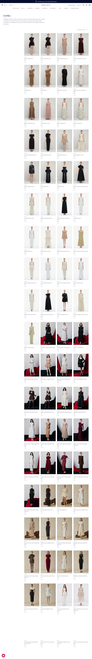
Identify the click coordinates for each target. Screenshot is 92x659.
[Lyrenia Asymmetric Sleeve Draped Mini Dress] (31, 561)
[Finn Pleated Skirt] (31, 76)
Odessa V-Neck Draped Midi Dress (47, 444)
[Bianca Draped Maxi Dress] (64, 44)
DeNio (25, 57)
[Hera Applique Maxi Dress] (81, 140)
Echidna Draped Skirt (61, 123)
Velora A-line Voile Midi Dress (62, 576)
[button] (83, 5)
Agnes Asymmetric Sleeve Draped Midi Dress (64, 477)
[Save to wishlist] (37, 35)
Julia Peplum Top (60, 186)
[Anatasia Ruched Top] (81, 109)
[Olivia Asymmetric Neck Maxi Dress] (81, 172)
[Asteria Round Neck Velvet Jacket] (31, 398)
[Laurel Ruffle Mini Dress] (64, 140)
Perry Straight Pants (45, 186)
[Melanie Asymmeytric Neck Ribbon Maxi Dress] (81, 429)
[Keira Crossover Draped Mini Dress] (48, 365)
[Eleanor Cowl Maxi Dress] (81, 268)
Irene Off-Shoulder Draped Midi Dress (64, 412)
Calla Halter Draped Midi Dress (79, 412)
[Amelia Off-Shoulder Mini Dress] (64, 237)
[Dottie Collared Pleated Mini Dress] (81, 365)
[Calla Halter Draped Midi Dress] (81, 398)
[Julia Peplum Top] (64, 172)
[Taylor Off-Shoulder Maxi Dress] (31, 140)
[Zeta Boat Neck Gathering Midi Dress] (31, 462)
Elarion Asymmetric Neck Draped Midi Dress (31, 543)
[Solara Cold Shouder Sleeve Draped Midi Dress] (64, 528)
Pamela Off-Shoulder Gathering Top (48, 347)
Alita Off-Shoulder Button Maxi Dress (80, 477)
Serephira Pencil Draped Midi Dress (47, 543)
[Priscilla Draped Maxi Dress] (48, 140)
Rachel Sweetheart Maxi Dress (30, 283)
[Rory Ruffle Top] (48, 76)
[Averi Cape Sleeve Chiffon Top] (48, 495)
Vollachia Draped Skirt (28, 58)
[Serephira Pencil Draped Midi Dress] (48, 528)
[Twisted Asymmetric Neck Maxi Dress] (64, 204)
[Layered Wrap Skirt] (81, 204)
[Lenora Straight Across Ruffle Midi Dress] (48, 462)
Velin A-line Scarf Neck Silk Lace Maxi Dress (80, 642)
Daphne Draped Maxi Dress (29, 123)
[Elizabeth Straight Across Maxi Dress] (81, 300)
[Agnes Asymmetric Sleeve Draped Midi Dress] (64, 462)
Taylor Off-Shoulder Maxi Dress (30, 155)
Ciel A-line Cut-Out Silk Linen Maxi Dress (47, 642)
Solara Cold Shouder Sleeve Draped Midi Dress (64, 543)
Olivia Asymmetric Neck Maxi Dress (80, 186)
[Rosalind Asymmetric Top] (48, 44)
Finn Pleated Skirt (27, 90)
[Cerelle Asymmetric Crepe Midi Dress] (81, 495)
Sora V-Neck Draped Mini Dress (47, 609)
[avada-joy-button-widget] (3, 655)
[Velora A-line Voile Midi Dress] (64, 561)
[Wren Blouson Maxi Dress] (64, 76)
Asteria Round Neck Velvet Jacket (30, 412)
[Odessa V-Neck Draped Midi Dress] (48, 429)
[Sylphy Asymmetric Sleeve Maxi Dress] (81, 76)
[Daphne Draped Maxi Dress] (31, 109)
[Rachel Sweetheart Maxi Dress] (31, 268)
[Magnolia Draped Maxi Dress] (48, 204)
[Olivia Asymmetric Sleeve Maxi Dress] (81, 237)
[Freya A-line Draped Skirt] (64, 495)
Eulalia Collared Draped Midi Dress (31, 379)
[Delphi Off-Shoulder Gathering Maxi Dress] (64, 429)
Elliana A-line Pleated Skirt (78, 347)
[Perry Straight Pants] (48, 172)
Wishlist (79, 5)
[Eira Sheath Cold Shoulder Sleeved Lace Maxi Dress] (31, 628)
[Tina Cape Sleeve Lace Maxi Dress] (64, 333)
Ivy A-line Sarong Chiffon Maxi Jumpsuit (63, 609)
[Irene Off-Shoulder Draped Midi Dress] (64, 398)
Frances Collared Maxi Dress (46, 283)
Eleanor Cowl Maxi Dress (78, 283)
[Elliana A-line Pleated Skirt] (81, 333)
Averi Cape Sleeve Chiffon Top (46, 510)
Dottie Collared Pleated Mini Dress (80, 379)
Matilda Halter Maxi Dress (46, 251)
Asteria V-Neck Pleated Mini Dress (47, 412)
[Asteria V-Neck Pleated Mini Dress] (48, 398)
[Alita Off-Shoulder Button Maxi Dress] (81, 462)
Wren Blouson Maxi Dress (62, 90)
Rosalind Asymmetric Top (46, 58)
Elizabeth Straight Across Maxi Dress (80, 314)
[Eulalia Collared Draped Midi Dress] (31, 365)
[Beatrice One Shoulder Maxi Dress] (64, 268)
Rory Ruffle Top (44, 90)
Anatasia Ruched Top (77, 123)
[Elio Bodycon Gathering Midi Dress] (81, 561)
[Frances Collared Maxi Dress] (48, 268)
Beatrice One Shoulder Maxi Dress (63, 283)
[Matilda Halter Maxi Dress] (48, 237)
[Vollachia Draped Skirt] (31, 44)
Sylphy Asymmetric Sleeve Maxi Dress (79, 91)
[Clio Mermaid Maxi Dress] (31, 204)
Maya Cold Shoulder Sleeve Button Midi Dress (64, 380)
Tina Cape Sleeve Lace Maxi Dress (64, 347)
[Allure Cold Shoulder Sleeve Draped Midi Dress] (31, 495)
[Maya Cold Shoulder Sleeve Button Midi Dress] (64, 365)
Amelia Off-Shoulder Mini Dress (63, 251)
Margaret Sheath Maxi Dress (30, 314)
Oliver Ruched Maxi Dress (29, 347)
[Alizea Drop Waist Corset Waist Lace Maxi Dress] (81, 594)
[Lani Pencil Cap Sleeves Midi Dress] (31, 594)
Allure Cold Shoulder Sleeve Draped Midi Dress (31, 510)
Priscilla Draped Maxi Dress (46, 155)
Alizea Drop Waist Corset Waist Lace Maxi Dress (80, 609)
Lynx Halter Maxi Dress (45, 123)
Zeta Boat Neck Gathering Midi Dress (31, 477)
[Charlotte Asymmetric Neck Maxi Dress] (48, 300)
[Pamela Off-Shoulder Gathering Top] (48, 333)
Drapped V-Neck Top (28, 251)
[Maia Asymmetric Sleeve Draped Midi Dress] (31, 429)
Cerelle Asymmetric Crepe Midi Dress (80, 510)
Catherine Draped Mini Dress (62, 314)
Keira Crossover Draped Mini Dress (47, 379)
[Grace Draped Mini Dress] (31, 172)
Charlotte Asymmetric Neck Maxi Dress (47, 315)
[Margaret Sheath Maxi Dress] (31, 300)
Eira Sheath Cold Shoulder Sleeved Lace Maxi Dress (31, 642)
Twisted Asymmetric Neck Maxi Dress (63, 219)
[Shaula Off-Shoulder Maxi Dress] (81, 44)
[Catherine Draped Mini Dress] (64, 300)
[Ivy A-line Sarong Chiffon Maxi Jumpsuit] (64, 594)
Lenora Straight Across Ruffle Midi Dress (47, 477)
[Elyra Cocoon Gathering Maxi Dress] (48, 561)
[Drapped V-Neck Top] (31, 237)
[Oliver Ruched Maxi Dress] (31, 333)
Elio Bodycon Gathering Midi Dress (80, 576)
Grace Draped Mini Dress (29, 186)
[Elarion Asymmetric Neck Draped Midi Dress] (31, 528)
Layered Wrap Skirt (77, 218)
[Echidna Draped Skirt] (64, 109)
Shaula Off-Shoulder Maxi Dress (79, 58)
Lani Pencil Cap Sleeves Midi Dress (31, 609)
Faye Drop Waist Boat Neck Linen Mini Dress (63, 642)
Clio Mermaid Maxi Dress (29, 218)
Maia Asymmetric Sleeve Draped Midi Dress (31, 444)
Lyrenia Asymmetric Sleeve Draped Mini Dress (31, 576)
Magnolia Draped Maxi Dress (46, 218)
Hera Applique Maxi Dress (78, 155)
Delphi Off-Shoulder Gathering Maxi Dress (64, 444)
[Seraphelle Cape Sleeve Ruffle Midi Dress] (81, 528)
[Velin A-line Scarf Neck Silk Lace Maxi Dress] (81, 628)
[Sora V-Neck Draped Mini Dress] (48, 594)
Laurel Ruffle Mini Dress (62, 155)
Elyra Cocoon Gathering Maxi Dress (48, 576)
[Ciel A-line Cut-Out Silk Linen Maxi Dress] (48, 628)
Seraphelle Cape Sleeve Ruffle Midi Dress (80, 543)
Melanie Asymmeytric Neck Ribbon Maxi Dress (80, 444)
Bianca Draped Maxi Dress (62, 58)
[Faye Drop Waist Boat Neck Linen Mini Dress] (64, 628)
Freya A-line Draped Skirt (62, 510)
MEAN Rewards (71, 5)
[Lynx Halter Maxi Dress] (48, 109)
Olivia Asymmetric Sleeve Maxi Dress (80, 251)
